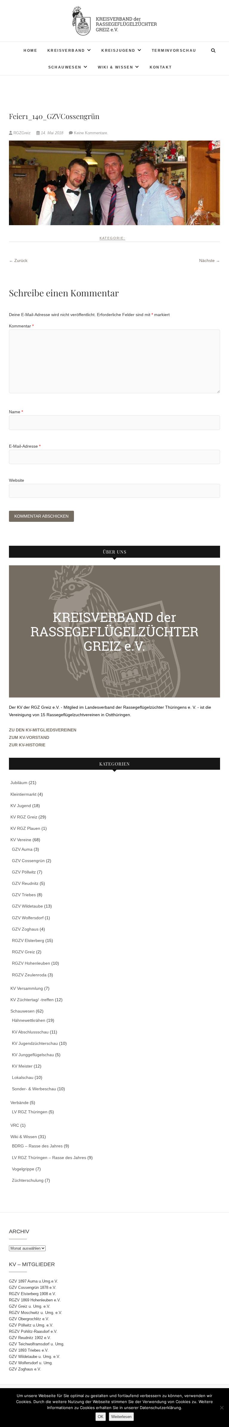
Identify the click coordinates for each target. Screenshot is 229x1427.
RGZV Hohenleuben (31, 963)
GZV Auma (22, 849)
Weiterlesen (121, 1416)
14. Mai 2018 (52, 133)
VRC (14, 1125)
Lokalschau (22, 1077)
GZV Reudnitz (25, 883)
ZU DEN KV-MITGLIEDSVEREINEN (42, 730)
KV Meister (22, 1066)
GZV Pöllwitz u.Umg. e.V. (31, 1325)
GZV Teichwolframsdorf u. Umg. (36, 1344)
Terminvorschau (174, 50)
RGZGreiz (22, 133)
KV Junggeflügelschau (33, 1054)
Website (16, 480)
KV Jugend (20, 805)
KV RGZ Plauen (25, 828)
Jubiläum (18, 782)
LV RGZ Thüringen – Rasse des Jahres (49, 1157)
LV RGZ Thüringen (29, 1111)
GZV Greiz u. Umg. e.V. (29, 1306)
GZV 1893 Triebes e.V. (29, 1350)
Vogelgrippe (23, 1169)
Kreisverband (66, 50)
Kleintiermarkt (23, 794)
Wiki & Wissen (115, 67)
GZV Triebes (24, 894)
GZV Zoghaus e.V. (25, 1369)
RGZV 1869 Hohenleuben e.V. (35, 1300)
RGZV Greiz (23, 951)
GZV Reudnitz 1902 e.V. (30, 1337)
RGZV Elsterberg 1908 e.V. (32, 1294)
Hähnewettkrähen (28, 1020)
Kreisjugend (118, 50)
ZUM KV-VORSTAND (29, 737)
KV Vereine (20, 839)
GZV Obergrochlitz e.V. (29, 1319)
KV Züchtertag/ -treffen (32, 999)
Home (30, 50)
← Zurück (18, 260)
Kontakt (161, 67)
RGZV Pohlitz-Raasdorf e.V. (33, 1331)
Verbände (19, 1102)
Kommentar (21, 326)
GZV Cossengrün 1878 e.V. (32, 1287)
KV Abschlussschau (30, 1032)
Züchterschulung (28, 1180)
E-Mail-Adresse (25, 446)
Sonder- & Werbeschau (34, 1088)
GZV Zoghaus (25, 929)
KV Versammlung (26, 988)
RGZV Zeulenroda (29, 974)
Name (16, 411)
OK (100, 1416)
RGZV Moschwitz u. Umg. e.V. (35, 1312)
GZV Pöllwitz (24, 872)
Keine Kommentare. (91, 133)
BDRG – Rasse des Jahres (37, 1146)
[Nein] (222, 1408)
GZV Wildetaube (27, 906)
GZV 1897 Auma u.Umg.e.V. (33, 1281)
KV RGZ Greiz (23, 817)
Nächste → (209, 260)
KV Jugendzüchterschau (35, 1043)
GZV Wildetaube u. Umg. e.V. (34, 1356)
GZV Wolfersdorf (28, 917)
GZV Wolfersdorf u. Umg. (31, 1363)
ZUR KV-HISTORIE (27, 745)
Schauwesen (65, 67)
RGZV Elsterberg (28, 940)
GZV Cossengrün (28, 860)
